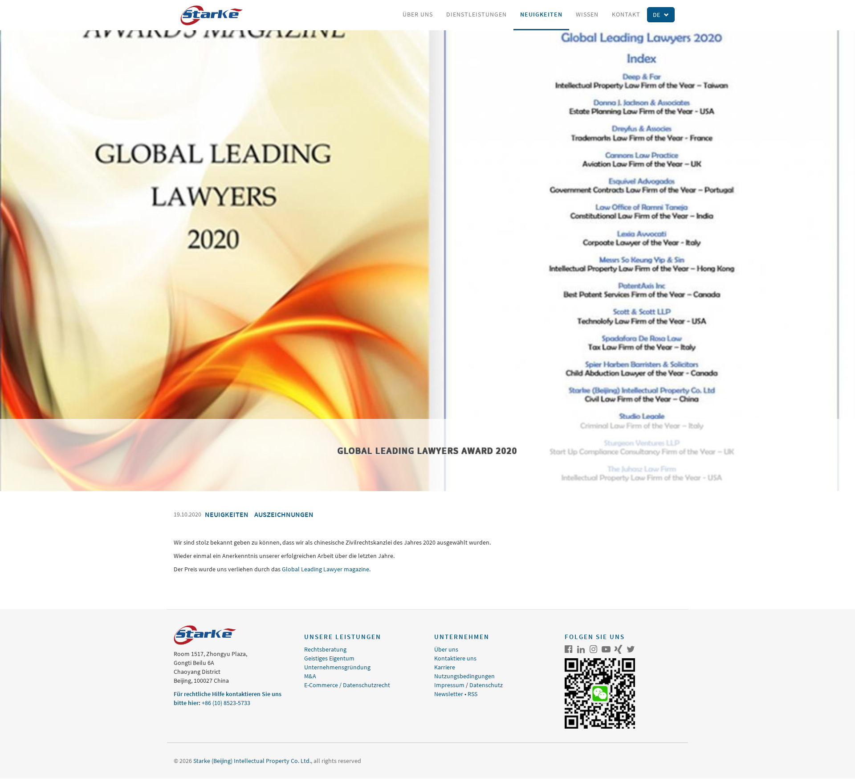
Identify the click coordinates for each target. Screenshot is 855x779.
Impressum (449, 685)
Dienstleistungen (476, 14)
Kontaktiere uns (455, 658)
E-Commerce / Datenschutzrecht (347, 685)
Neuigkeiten (541, 14)
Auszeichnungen (284, 514)
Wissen (587, 14)
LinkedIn (581, 649)
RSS (472, 694)
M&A (310, 676)
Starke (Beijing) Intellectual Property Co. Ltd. (252, 761)
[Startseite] (214, 15)
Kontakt (626, 14)
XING (618, 649)
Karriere (444, 667)
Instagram (593, 649)
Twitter (631, 649)
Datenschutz (486, 685)
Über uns (418, 14)
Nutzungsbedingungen (464, 676)
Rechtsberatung (325, 649)
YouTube (606, 649)
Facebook (568, 649)
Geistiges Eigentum (329, 658)
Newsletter (448, 694)
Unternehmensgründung (337, 667)
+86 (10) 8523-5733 (226, 703)
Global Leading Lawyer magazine (325, 569)
